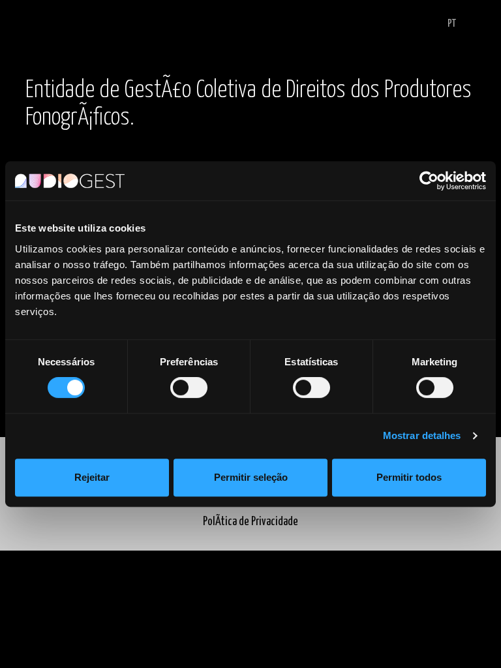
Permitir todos (409, 477)
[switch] (188, 387)
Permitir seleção (251, 477)
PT (452, 24)
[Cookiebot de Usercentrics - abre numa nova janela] (429, 180)
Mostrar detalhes (422, 435)
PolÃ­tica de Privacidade (250, 522)
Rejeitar (92, 477)
